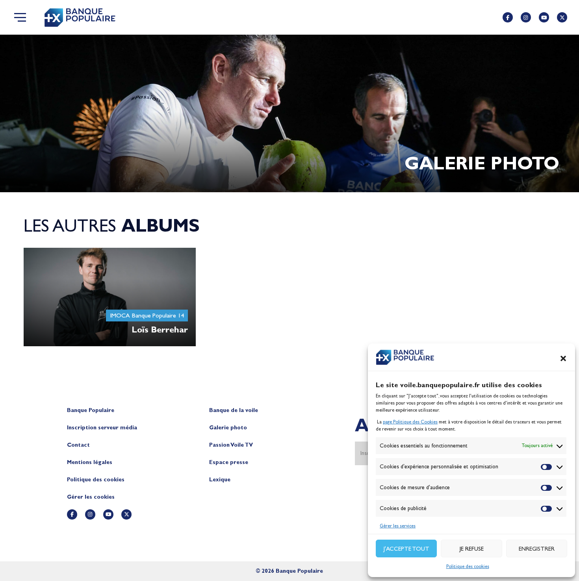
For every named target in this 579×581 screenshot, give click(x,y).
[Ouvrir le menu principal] (20, 17)
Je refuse (472, 548)
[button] (563, 358)
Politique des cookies (467, 566)
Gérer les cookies (91, 497)
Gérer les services (398, 526)
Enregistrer (537, 548)
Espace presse (228, 462)
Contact (78, 445)
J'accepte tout (406, 548)
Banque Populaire (90, 410)
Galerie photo (228, 427)
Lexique (219, 479)
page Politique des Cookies (410, 422)
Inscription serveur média (102, 427)
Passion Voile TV (231, 445)
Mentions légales (89, 462)
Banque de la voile (233, 410)
